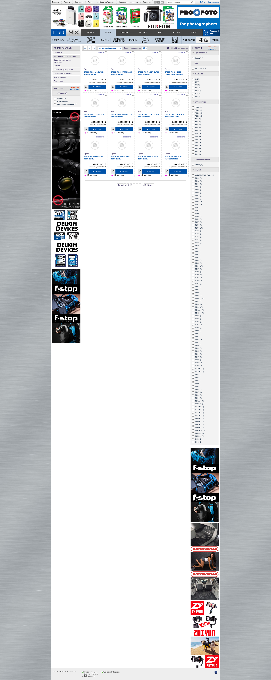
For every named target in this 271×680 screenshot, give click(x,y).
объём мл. (199, 74)
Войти (202, 2)
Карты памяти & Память (145, 40)
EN (162, 2)
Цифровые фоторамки (63, 73)
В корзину (97, 87)
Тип (196, 63)
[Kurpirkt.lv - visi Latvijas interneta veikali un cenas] (92, 674)
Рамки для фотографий (63, 70)
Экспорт (91, 2)
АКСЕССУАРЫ (189, 40)
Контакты (146, 2)
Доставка (79, 2)
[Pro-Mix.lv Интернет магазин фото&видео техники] (66, 32)
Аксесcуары (58, 81)
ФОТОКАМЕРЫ (58, 40)
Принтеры (58, 52)
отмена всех (74, 87)
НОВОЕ (90, 32)
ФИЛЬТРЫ (105, 40)
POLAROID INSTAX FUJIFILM (91, 40)
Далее (151, 185)
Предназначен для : (203, 159)
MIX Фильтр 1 (62, 93)
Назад (120, 185)
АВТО (160, 32)
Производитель (201, 53)
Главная (55, 2)
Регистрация (213, 2)
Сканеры (57, 66)
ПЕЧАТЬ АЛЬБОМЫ (203, 40)
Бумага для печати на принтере (62, 61)
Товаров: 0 (214, 32)
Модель (198, 170)
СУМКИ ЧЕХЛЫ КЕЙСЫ (175, 40)
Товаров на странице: (132, 48)
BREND (194, 32)
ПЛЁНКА (215, 40)
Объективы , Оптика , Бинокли (74, 40)
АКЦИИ (176, 32)
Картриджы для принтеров (65, 56)
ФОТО (108, 32)
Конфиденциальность (128, 2)
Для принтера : (201, 102)
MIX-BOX (143, 32)
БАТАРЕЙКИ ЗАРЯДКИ (160, 40)
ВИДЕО (124, 32)
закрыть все (74, 89)
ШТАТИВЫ (133, 40)
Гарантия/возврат (107, 2)
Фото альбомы (60, 77)
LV (155, 2)
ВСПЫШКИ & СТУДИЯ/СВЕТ (119, 40)
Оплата (67, 2)
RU (159, 2)
